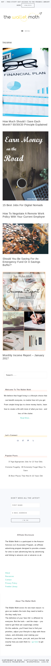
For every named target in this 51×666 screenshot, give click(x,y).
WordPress (33, 662)
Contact (8, 580)
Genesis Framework (14, 662)
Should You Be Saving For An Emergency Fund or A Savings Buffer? (21, 261)
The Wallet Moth (26, 16)
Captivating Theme (34, 660)
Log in (45, 662)
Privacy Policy (11, 583)
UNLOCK (28, 5)
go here (35, 642)
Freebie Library (11, 587)
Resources (9, 576)
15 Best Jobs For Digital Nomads (23, 205)
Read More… (25, 418)
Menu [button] (27, 31)
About (7, 573)
